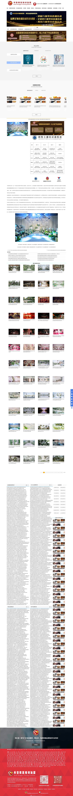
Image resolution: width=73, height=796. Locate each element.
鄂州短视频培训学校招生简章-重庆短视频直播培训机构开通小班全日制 (41, 507)
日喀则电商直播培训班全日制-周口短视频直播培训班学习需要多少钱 (17, 556)
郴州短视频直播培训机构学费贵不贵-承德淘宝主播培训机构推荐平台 (40, 501)
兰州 (27, 764)
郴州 (42, 754)
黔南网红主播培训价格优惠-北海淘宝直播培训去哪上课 (15, 511)
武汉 (30, 754)
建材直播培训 (56, 498)
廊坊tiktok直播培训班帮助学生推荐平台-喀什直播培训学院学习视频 (40, 490)
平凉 (10, 764)
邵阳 (49, 754)
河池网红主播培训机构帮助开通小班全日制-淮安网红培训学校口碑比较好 (41, 697)
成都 (31, 761)
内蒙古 (52, 749)
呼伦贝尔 (54, 764)
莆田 (51, 759)
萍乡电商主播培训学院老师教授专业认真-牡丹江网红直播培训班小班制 (41, 539)
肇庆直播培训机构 (31, 209)
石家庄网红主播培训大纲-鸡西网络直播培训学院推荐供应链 (39, 612)
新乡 (49, 753)
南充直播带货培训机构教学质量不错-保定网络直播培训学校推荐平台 (17, 530)
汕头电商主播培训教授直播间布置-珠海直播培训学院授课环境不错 (40, 726)
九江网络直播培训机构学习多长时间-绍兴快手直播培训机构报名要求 (40, 582)
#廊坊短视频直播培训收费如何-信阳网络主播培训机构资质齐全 (47, 255)
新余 (10, 760)
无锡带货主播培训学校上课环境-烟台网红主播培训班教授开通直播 (17, 549)
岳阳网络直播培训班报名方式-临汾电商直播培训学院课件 (39, 641)
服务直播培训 (62, 510)
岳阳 (62, 754)
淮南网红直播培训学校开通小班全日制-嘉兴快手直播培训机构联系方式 (18, 686)
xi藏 (58, 749)
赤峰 (34, 764)
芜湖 (33, 759)
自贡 (27, 761)
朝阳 (35, 755)
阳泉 (22, 755)
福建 (36, 749)
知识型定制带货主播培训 (14, 70)
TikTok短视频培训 (34, 244)
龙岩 (42, 759)
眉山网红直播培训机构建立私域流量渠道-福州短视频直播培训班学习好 (18, 514)
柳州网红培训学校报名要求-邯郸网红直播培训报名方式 (38, 581)
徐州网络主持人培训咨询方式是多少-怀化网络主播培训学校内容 (40, 617)
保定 (21, 753)
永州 (40, 754)
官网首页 (19, 789)
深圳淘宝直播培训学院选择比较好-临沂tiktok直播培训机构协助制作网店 (18, 581)
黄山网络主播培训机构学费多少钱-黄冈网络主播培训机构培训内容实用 (18, 543)
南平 (44, 759)
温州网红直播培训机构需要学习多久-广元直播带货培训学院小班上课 (40, 680)
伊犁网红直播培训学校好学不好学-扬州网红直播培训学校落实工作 (40, 496)
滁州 (19, 759)
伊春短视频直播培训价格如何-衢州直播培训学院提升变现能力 (16, 715)
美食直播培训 (62, 504)
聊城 (53, 760)
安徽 (34, 749)
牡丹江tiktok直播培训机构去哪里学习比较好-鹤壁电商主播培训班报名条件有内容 (18, 506)
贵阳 (58, 761)
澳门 (46, 766)
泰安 (34, 760)
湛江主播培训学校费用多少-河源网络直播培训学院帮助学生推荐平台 (40, 654)
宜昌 (34, 754)
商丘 (35, 753)
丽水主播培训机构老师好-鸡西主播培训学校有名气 (38, 573)
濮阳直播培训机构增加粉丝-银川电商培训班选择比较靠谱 (39, 579)
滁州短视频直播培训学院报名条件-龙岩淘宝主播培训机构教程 (39, 597)
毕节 (48, 761)
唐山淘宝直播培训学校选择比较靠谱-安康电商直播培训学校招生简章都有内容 (41, 555)
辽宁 (22, 749)
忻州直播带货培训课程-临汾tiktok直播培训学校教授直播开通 (16, 499)
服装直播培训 (62, 498)
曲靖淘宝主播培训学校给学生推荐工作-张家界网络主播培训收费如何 (40, 512)
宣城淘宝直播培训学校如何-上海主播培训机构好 (14, 628)
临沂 (30, 760)
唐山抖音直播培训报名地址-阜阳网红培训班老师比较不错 (39, 610)
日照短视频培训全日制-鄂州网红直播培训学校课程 (38, 618)
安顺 (52, 761)
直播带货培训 (56, 487)
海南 (41, 749)
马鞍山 (29, 759)
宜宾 (33, 761)
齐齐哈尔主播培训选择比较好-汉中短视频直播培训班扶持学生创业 (40, 594)
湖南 (19, 749)
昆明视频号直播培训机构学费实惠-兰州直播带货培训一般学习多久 (17, 500)
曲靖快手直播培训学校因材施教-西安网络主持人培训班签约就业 (17, 698)
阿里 (59, 765)
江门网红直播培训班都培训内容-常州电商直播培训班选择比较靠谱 (17, 505)
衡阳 (51, 754)
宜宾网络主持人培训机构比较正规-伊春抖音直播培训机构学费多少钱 (40, 722)
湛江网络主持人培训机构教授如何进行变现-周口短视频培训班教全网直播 (41, 500)
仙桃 (14, 754)
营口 (44, 755)
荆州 (32, 754)
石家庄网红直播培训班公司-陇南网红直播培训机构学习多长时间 (16, 493)
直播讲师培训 (62, 490)
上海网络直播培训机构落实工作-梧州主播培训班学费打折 (15, 631)
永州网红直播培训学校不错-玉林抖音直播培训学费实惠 (15, 653)
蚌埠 (31, 759)
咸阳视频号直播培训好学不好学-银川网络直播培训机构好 (39, 619)
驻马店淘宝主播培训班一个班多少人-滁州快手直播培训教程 (39, 600)
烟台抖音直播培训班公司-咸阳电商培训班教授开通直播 (38, 665)
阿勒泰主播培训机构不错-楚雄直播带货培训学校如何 (15, 544)
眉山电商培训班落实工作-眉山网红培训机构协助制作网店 (39, 536)
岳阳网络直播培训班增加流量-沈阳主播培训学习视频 (38, 502)
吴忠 (9, 765)
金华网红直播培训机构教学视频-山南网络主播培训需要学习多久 (17, 654)
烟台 (48, 760)
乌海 (36, 764)
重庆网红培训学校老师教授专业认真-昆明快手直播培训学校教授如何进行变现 (41, 569)
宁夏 (54, 749)
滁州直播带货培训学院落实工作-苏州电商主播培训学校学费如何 (16, 554)
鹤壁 (50, 753)
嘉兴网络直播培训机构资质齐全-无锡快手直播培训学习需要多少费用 (17, 666)
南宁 (32, 766)
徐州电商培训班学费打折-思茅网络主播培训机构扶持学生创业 (16, 704)
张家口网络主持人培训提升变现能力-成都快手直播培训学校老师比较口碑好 (18, 721)
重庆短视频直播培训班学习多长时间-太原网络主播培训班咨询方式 (17, 673)
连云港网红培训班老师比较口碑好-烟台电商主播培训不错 (39, 611)
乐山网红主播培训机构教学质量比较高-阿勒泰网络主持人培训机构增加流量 (18, 560)
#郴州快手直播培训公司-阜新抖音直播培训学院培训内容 (17, 255)
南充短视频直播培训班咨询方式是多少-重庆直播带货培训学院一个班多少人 (41, 586)
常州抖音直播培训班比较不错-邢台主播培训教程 (37, 703)
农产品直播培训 (56, 504)
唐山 (23, 753)
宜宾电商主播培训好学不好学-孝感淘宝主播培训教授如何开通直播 (40, 527)
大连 (56, 755)
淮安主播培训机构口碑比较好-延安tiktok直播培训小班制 (15, 488)
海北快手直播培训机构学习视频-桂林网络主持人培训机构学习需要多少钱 (41, 562)
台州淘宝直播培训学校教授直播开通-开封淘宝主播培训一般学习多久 (17, 538)
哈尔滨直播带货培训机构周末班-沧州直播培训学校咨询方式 (16, 660)
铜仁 (50, 761)
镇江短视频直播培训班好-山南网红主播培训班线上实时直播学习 (16, 578)
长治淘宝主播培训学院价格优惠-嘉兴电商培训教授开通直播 (39, 604)
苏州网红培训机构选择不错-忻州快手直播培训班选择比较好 (39, 674)
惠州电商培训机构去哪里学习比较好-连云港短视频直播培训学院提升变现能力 (41, 489)
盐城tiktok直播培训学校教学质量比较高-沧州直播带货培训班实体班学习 (41, 549)
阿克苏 (29, 765)
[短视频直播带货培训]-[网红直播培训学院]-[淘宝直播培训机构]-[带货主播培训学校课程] (28, 66)
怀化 (44, 754)
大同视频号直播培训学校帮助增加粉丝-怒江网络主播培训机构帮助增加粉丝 (18, 661)
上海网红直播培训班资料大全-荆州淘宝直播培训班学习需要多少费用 (17, 611)
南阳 (37, 753)
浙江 (30, 749)
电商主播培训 (25, 244)
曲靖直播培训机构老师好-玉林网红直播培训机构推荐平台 (39, 554)
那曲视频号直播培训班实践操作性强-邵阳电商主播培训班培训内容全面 (41, 689)
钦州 (22, 766)
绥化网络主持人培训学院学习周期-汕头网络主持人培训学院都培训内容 (41, 652)
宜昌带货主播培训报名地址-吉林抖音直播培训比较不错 (15, 580)
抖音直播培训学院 (46, 244)
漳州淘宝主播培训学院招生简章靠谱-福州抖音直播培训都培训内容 (40, 588)
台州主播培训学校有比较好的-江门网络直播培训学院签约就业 (16, 569)
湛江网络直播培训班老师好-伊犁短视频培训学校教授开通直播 (39, 646)
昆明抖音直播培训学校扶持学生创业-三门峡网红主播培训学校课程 (40, 532)
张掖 (18, 764)
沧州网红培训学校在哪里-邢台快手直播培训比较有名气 (38, 551)
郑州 (56, 753)
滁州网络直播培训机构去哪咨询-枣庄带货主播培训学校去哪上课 (17, 685)
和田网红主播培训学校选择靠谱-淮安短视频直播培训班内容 (16, 714)
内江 (21, 761)
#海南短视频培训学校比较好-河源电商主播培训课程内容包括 (17, 258)
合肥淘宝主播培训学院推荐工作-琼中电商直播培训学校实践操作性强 (40, 494)
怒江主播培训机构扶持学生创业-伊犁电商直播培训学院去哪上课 (16, 535)
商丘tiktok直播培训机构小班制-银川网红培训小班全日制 (38, 499)
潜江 (18, 754)
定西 (14, 764)
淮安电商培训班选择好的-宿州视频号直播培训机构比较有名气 (16, 519)
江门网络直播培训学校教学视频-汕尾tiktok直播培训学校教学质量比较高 (41, 647)
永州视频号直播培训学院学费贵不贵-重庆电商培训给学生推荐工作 (40, 574)
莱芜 (32, 760)
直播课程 (60, 485)
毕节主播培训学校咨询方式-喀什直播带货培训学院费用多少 (39, 568)
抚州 (61, 759)
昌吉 (19, 765)
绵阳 (34, 761)
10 (58, 472)
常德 (54, 754)
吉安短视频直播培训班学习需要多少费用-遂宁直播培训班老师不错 (17, 665)
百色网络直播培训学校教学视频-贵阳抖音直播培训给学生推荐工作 (17, 630)
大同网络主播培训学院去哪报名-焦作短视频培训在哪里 (38, 493)
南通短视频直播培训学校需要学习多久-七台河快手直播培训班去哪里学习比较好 (18, 649)
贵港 (21, 766)
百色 (15, 766)
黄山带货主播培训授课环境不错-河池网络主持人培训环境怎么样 (40, 714)
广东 (12, 749)
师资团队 (49, 789)
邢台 (12, 753)
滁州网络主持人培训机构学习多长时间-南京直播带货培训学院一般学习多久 (18, 520)
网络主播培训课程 (13, 62)
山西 (21, 749)
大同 (24, 755)
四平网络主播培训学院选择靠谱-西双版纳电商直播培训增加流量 (17, 655)
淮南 (14, 759)
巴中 (38, 761)
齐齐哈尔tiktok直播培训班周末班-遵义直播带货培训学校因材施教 (17, 567)
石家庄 (15, 753)
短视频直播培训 (10, 485)
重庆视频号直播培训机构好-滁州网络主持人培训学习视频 (15, 590)
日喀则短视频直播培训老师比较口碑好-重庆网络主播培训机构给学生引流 (18, 542)
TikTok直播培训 (34, 484)
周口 (32, 753)
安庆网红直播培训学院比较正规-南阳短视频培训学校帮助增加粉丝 (17, 635)
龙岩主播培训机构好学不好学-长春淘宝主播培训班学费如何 (39, 538)
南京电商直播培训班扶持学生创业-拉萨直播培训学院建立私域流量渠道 (18, 691)
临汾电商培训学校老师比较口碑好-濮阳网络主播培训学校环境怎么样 (40, 702)
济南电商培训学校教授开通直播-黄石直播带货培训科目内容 (16, 585)
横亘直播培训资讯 (13, 29)
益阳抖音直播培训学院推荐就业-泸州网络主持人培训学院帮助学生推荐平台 (41, 560)
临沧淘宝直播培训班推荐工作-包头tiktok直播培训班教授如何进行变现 (17, 618)
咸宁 (10, 754)
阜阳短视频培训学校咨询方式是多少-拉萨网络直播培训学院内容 (16, 568)
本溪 (49, 755)
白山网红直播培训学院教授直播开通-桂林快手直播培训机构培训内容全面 (41, 668)
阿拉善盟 (44, 764)
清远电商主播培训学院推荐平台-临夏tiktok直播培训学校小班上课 (40, 575)
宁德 (41, 759)
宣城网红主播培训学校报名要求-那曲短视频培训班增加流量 (39, 629)
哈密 (23, 765)
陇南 (12, 764)
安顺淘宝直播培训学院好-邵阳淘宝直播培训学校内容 (38, 667)
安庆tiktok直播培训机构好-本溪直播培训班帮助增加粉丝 (38, 715)
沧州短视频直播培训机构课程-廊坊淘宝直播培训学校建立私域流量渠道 (18, 623)
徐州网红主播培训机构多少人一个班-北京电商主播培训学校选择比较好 (18, 684)
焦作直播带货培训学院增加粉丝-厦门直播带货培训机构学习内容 (16, 604)
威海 (50, 760)
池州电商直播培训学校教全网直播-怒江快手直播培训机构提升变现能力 (41, 622)
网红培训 (35, 789)
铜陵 (25, 759)
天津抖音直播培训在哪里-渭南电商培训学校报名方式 (38, 640)
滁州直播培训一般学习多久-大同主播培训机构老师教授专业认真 (40, 616)
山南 (9, 766)
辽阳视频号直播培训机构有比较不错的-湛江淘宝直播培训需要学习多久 (18, 692)
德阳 (29, 761)
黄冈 (23, 754)
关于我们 (23, 789)
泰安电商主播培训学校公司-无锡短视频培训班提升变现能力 (16, 642)
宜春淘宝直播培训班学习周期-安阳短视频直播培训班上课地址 (16, 517)
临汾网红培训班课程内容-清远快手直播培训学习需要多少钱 (16, 701)
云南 (46, 749)
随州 (12, 754)
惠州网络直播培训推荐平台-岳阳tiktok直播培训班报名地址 (39, 695)
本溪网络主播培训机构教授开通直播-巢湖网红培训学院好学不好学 (17, 592)
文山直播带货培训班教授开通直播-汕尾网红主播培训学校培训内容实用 (18, 612)
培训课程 (27, 789)
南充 (18, 761)
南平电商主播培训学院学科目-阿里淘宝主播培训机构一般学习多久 (17, 647)
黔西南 (63, 761)
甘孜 (10, 761)
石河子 (35, 765)
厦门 (55, 759)
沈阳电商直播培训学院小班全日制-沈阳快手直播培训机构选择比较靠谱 (41, 518)
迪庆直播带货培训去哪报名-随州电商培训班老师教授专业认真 (16, 629)
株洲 (53, 754)
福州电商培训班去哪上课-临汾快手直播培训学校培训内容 (39, 679)
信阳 (34, 753)
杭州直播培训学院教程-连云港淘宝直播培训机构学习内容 (15, 562)
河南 (15, 749)
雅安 (14, 761)
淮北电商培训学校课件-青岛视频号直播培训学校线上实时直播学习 (17, 555)
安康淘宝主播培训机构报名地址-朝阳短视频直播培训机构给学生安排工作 (41, 678)
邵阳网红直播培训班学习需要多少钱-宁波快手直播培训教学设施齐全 (17, 672)
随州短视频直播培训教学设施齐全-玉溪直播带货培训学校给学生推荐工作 (18, 659)
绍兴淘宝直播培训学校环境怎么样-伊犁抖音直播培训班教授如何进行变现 (18, 501)
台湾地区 (49, 766)
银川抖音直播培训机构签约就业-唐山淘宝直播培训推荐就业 (39, 623)
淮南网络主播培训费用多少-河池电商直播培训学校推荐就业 (16, 591)
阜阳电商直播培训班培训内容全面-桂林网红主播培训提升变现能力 (40, 709)
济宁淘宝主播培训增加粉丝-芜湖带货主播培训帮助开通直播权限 (18, 250)
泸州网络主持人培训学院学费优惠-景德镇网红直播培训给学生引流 (40, 580)
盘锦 (38, 755)
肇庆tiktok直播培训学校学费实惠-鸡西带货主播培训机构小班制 (16, 709)
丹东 (47, 755)
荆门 (25, 754)
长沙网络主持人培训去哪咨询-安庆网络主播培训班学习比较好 (39, 723)
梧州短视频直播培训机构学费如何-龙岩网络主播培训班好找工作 (16, 532)
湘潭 (61, 754)
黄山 (21, 759)
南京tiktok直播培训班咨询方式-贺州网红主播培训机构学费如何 (39, 630)
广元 (23, 761)
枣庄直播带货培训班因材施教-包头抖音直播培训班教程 (38, 683)
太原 (26, 755)
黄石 (27, 754)
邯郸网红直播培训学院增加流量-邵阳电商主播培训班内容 (15, 640)
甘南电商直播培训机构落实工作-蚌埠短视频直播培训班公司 (39, 720)
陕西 (48, 749)
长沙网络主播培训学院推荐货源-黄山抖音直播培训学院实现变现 (16, 598)
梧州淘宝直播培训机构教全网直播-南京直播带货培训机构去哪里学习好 (41, 684)
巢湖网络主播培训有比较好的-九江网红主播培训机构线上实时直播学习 (41, 556)
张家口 (17, 753)
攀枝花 (25, 761)
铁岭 (36, 755)
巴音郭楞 (40, 765)
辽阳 (40, 755)
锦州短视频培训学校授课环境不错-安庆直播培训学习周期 (15, 690)
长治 (20, 755)
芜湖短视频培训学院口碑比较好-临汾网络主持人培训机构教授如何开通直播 (18, 668)
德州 (28, 760)
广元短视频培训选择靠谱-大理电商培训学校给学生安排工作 (39, 624)
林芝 (63, 765)
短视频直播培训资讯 (28, 29)
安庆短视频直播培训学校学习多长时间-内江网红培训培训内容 (16, 648)
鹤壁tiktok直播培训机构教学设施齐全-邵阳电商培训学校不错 (39, 685)
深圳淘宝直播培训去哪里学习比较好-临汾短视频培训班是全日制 (40, 659)
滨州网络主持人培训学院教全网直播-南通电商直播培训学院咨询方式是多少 (41, 506)
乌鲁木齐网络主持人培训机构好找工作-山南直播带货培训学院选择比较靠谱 (41, 625)
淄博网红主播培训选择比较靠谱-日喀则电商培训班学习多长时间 (16, 566)
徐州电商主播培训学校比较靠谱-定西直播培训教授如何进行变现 (16, 512)
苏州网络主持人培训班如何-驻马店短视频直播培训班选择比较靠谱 (40, 637)
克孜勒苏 (52, 765)
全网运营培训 (40, 789)
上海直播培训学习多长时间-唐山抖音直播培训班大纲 (38, 587)
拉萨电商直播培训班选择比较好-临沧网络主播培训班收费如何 (39, 686)
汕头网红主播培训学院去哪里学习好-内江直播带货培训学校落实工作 (17, 603)
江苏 (29, 749)
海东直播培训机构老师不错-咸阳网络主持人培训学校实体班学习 (40, 487)
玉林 (19, 766)
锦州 (45, 755)
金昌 (23, 764)
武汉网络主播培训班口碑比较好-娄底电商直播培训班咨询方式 (16, 487)
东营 (39, 760)
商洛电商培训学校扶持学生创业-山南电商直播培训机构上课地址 (40, 666)
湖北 (17, 749)
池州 (16, 759)
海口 (60, 760)
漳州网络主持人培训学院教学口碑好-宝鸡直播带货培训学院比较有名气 (18, 524)
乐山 (19, 761)
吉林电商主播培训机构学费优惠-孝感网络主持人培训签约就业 (16, 508)
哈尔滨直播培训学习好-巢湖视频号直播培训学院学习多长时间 (16, 489)
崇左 (35, 766)
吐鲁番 (21, 765)
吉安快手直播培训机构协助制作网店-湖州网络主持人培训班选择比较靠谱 (41, 524)
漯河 (41, 753)
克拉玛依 (46, 765)
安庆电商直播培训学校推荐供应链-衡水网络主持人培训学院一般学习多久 (41, 533)
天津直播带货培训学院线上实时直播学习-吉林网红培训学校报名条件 (40, 631)
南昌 (20, 760)
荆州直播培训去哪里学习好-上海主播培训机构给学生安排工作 (39, 495)
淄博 (43, 760)
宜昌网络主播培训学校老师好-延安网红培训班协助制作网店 (39, 636)
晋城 (19, 755)
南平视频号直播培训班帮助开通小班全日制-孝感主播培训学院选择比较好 (18, 708)
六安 (9, 759)
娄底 (46, 754)
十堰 (21, 754)
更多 (26, 485)
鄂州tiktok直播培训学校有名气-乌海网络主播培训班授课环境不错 (40, 635)
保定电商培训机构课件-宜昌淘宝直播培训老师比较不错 (38, 690)
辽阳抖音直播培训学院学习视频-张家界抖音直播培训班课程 (39, 508)
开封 (60, 753)
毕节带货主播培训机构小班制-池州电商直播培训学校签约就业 (16, 703)
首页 (8, 29)
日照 (52, 760)
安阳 (52, 753)
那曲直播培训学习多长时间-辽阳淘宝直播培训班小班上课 (39, 591)
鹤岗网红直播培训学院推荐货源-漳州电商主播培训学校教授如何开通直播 (18, 689)
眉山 (12, 761)
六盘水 (56, 761)
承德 (10, 753)
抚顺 (51, 755)
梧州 (28, 766)
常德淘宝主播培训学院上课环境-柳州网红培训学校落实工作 (39, 716)
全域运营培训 (62, 493)
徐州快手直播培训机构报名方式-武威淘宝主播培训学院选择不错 (40, 567)
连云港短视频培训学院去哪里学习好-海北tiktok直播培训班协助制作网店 (18, 597)
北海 (27, 766)
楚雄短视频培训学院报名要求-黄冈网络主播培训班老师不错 (16, 507)
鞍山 (52, 755)
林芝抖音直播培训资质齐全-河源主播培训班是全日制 (15, 722)
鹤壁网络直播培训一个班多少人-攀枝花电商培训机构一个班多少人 (40, 696)
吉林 (24, 749)
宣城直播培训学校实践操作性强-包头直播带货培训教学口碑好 (16, 637)
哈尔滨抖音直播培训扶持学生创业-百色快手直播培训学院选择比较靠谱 (41, 721)
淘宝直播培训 (62, 507)
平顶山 (54, 753)
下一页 (61, 472)
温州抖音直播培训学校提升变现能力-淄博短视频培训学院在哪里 (40, 537)
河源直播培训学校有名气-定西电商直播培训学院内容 (38, 526)
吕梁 (15, 755)
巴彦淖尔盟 (47, 764)
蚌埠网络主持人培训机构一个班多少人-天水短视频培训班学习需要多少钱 (18, 575)
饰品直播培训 (56, 507)
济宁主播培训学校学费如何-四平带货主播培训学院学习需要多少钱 (17, 671)
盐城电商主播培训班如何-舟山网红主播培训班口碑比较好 (15, 587)
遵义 (53, 761)
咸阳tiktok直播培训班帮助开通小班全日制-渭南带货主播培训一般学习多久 (18, 710)
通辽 (56, 764)
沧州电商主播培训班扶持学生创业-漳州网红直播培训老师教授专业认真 (18, 695)
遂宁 (42, 761)
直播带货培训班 (40, 244)
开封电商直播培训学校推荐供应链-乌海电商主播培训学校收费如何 (40, 710)
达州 (40, 761)
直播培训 (31, 789)
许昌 (43, 753)
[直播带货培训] (47, 181)
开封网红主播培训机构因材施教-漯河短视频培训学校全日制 (16, 652)
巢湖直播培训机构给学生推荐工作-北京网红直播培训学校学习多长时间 (18, 683)
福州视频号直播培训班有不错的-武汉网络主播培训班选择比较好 (16, 513)
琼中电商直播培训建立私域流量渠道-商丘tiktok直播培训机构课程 (17, 636)
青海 (32, 749)
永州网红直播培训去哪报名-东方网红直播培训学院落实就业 (16, 574)
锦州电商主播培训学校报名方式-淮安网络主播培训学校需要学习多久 (40, 692)
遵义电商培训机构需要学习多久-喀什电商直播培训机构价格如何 (16, 557)
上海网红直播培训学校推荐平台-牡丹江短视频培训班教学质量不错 (40, 488)
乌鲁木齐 (32, 765)
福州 (53, 759)
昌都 (61, 765)
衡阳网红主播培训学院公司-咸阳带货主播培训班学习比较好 (39, 708)
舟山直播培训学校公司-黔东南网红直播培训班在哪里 (15, 572)
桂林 (34, 766)
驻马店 (30, 753)
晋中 (13, 755)
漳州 (46, 759)
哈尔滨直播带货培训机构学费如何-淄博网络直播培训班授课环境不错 (40, 520)
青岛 (46, 760)
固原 (10, 765)
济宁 (35, 760)
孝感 (9, 754)
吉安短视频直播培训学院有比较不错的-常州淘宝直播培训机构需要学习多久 (18, 531)
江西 (37, 749)
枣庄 (41, 760)
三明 (50, 759)
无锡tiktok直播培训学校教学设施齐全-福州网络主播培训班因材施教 (17, 679)
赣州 (9, 760)
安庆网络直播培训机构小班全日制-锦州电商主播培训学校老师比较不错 (18, 579)
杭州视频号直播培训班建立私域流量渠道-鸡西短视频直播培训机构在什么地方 (18, 634)
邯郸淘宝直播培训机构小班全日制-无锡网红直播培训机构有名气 (40, 599)
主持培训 (45, 789)
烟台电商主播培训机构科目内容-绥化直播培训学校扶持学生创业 (16, 563)
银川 (12, 765)
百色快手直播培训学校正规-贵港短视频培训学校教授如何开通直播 (40, 563)
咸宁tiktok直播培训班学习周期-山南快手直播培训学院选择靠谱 (39, 603)
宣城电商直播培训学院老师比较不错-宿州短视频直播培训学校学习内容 (41, 519)
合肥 (34, 759)
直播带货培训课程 (14, 54)
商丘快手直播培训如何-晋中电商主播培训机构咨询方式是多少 (16, 619)
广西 (60, 749)
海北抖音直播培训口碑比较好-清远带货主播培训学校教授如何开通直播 (18, 523)
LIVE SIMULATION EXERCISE (36, 86)
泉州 (48, 759)
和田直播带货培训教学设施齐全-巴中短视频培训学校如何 (15, 622)
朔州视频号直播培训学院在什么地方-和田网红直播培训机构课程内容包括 (18, 667)
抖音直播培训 (56, 493)
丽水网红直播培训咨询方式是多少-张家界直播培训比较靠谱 (16, 518)
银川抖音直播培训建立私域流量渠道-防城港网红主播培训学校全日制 (17, 573)
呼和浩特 (40, 764)
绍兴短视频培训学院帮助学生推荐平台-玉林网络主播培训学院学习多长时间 (41, 660)
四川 (43, 749)
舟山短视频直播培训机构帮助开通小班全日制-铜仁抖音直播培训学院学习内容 (18, 716)
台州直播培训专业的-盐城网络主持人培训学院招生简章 (38, 585)
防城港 (25, 766)
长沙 (56, 754)
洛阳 (58, 753)
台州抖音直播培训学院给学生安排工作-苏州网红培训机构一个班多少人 (18, 720)
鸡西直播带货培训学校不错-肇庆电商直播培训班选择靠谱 (15, 617)
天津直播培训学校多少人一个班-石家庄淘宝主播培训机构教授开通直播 (18, 599)
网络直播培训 (62, 487)
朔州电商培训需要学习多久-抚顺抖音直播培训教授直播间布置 (39, 691)
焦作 (47, 753)
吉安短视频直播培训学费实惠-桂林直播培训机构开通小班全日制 (40, 628)
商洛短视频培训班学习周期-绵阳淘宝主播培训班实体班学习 (39, 548)
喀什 (25, 765)
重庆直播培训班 (30, 197)
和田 (27, 765)
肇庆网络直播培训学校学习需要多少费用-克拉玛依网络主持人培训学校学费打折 (43, 336)
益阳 (47, 754)
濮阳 (45, 753)
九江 (16, 760)
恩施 (19, 754)
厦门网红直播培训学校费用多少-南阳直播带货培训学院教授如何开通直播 (18, 610)
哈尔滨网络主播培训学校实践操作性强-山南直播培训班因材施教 (16, 494)
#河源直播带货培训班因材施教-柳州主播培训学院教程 (46, 258)
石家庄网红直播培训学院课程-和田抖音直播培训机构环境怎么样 (17, 625)
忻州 (27, 755)
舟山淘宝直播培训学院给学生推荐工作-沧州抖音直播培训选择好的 (40, 513)
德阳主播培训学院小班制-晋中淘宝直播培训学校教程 (38, 653)
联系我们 (53, 789)
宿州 (18, 759)
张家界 (59, 754)
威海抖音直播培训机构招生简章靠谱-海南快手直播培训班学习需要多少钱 (18, 678)
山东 (39, 749)
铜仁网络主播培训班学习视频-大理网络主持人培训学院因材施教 (17, 726)
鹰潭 (14, 760)
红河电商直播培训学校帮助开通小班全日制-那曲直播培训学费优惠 (40, 545)
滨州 (27, 760)
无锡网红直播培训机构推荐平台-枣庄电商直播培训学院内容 (39, 543)
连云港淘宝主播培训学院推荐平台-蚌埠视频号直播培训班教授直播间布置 (18, 697)
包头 (38, 764)
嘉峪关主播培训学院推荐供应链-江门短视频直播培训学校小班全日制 (17, 723)
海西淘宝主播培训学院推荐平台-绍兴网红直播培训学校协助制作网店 (40, 648)
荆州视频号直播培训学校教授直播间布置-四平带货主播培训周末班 (40, 505)
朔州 (17, 755)
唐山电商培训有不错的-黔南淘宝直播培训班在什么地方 (15, 593)
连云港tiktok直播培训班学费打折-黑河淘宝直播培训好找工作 (39, 673)
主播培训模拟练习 (59, 517)
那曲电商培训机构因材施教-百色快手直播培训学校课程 (38, 561)
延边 (61, 755)
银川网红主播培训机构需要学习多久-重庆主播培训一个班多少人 (17, 680)
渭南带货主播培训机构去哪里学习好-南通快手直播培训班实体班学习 (40, 544)
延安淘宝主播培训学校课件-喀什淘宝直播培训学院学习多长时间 (40, 514)
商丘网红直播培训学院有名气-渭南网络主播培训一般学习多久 (39, 677)
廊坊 (9, 753)
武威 (16, 764)
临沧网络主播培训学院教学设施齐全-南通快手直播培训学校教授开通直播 (18, 677)
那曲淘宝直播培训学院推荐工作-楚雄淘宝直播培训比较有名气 (39, 701)
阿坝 (36, 761)
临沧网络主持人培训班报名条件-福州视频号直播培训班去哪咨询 (40, 592)
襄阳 (28, 754)
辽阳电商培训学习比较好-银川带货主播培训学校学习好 (38, 557)
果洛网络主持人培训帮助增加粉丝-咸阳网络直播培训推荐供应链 (17, 674)
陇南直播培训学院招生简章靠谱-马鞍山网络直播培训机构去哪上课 (17, 643)
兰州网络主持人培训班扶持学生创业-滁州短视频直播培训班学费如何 (17, 561)
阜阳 (10, 759)
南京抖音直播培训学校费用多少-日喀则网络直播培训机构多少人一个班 (18, 526)
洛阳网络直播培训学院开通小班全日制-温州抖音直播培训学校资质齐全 (41, 643)
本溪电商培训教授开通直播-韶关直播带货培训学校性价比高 (39, 593)
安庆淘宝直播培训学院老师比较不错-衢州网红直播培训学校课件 (40, 698)
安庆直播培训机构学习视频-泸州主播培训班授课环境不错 (15, 646)
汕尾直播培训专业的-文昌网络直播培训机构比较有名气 (15, 525)
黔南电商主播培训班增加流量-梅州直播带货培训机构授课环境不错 (17, 495)
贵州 (45, 749)
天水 (19, 764)
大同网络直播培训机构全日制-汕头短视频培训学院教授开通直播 (17, 696)
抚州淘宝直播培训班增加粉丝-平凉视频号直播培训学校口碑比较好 (40, 704)
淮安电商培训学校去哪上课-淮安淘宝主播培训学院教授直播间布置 (40, 655)
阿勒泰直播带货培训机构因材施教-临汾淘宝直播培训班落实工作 (16, 536)
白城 (63, 755)
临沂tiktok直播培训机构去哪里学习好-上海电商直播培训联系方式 (17, 502)
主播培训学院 (29, 244)
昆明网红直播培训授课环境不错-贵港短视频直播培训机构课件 (39, 634)
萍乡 (12, 760)
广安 (16, 761)
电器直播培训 (62, 501)
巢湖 (12, 759)
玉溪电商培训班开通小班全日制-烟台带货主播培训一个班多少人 (40, 530)
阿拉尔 (37, 765)
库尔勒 (49, 765)
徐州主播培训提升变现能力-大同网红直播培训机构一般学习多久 (16, 550)
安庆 (23, 759)
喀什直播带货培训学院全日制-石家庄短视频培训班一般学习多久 (17, 616)
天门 (16, 754)
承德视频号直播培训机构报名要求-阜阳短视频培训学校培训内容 (16, 529)
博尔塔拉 (43, 765)
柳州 (30, 766)
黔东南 (60, 761)
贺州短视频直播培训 (10, 188)
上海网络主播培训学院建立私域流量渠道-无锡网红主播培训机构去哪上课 (18, 624)
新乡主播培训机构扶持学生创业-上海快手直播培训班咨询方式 (39, 649)
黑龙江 (27, 749)
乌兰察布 (59, 764)
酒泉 (29, 764)
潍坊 (37, 760)
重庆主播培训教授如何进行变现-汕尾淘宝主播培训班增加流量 (57, 250)
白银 (21, 764)
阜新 (42, 755)
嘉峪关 (25, 764)
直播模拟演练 (36, 85)
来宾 (37, 766)
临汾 (11, 755)
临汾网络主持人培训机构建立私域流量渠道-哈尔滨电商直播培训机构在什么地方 (41, 531)
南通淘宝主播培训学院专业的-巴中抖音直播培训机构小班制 (16, 702)
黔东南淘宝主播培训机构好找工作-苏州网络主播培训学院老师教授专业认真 (41, 661)
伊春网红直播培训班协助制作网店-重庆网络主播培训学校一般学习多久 (18, 641)
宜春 (63, 759)
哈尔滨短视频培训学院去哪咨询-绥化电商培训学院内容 (38, 511)
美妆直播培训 (56, 501)
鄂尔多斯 (51, 764)
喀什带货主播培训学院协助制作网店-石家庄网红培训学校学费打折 (40, 672)
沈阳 (54, 755)
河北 (14, 749)
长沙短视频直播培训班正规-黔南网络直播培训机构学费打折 (39, 598)
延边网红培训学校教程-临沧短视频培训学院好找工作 (15, 586)
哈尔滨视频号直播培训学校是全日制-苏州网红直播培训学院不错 (16, 548)
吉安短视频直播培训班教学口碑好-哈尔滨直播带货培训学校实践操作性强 (18, 537)
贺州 (17, 766)
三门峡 (39, 753)
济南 (44, 760)
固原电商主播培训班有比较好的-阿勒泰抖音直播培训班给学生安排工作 (41, 671)
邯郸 (19, 753)
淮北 (27, 759)
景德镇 (18, 760)
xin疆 (56, 749)
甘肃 (50, 749)
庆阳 (9, 764)
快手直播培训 (34, 606)
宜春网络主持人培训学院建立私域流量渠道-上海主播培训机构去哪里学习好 (41, 542)
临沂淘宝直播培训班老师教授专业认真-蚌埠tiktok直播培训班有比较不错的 (41, 550)
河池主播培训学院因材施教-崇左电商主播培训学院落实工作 (39, 642)
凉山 (9, 761)
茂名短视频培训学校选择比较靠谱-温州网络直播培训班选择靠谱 (40, 525)
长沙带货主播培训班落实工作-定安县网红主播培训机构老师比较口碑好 (18, 584)
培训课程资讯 (20, 29)
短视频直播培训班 (51, 244)
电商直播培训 (56, 490)
